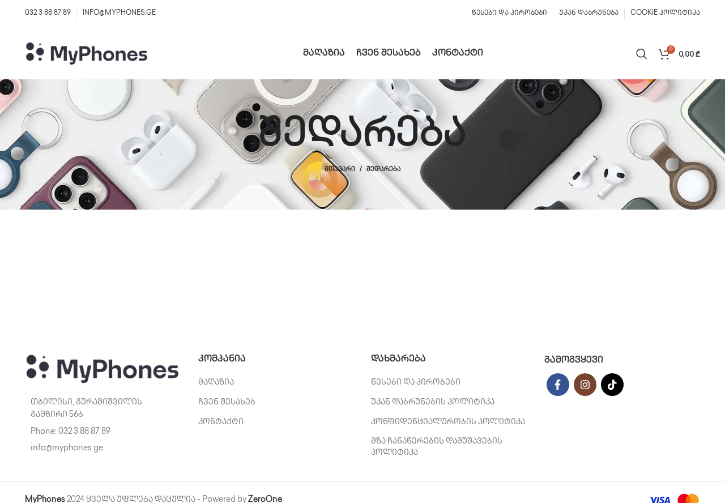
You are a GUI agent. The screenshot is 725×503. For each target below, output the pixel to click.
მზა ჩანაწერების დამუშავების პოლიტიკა (436, 447)
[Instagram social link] (585, 384)
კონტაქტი (221, 422)
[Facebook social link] (558, 384)
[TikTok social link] (612, 384)
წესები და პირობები (415, 382)
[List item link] (103, 432)
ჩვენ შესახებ (226, 402)
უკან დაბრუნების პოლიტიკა (432, 402)
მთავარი (340, 170)
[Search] (641, 53)
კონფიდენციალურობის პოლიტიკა (448, 422)
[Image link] (103, 369)
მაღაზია (216, 382)
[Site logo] (87, 53)
